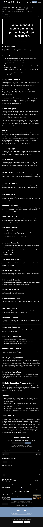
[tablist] (6, 462)
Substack (16, 524)
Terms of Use (27, 501)
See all (4, 503)
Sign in (39, 2)
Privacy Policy (29, 502)
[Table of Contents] (1, 263)
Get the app (27, 522)
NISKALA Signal (7, 13)
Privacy (20, 519)
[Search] (28, 2)
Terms (23, 519)
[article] (21, 481)
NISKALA (17, 418)
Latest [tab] (6, 474)
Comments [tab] (5, 461)
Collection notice (28, 519)
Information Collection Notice (21, 502)
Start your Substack (18, 522)
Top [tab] (3, 474)
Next (37, 454)
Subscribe (34, 2)
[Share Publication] (30, 2)
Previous (6, 454)
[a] (36, 497)
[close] (31, 487)
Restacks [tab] (9, 461)
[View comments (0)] (6, 17)
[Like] (3, 17)
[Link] (1, 46)
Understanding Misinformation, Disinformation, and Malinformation (15, 478)
